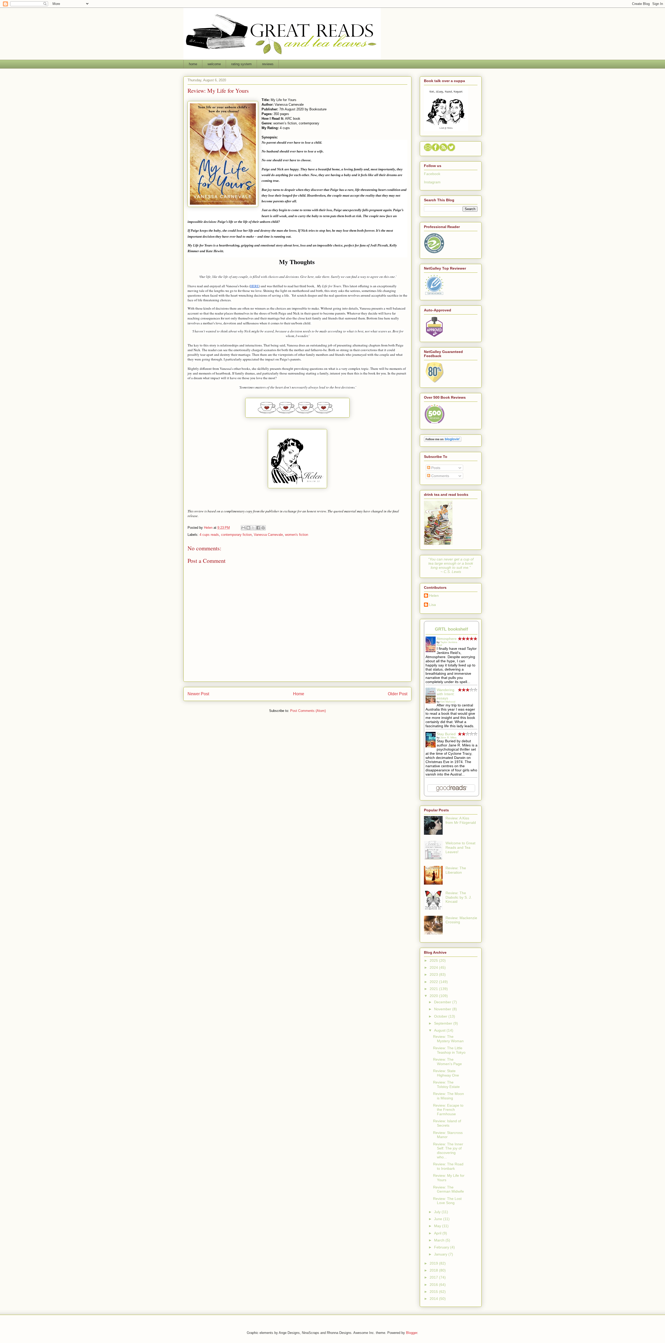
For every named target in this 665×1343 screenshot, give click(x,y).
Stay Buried (446, 734)
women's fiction (296, 535)
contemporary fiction (236, 535)
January (441, 1254)
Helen (434, 595)
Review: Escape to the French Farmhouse (448, 1109)
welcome (214, 64)
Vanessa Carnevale (268, 535)
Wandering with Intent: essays (446, 694)
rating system (241, 64)
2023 (434, 974)
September (443, 1023)
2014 (434, 1299)
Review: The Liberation (455, 870)
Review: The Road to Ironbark (448, 1166)
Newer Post (198, 694)
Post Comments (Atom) (308, 711)
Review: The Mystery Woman (448, 1038)
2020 (434, 996)
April (438, 1233)
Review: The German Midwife (448, 1189)
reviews (268, 64)
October (441, 1016)
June (438, 1219)
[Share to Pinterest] (263, 527)
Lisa (432, 605)
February (442, 1247)
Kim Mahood (447, 701)
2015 (434, 1291)
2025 (434, 960)
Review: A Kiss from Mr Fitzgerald (460, 820)
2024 (434, 967)
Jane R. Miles (448, 737)
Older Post (397, 694)
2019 (434, 1263)
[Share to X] (253, 527)
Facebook (432, 174)
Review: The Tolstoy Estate (446, 1084)
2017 (434, 1277)
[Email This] (243, 527)
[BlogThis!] (248, 527)
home (193, 64)
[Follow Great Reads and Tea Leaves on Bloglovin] (442, 440)
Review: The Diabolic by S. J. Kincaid (458, 897)
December (443, 1002)
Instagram (432, 182)
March (439, 1240)
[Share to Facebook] (258, 527)
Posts (435, 468)
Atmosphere (447, 639)
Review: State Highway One (446, 1073)
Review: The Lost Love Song (447, 1201)
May (438, 1226)
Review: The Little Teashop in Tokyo (449, 1050)
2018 (434, 1270)
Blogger (411, 1333)
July (438, 1212)
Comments (439, 476)
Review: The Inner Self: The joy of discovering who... (448, 1150)
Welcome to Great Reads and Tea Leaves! (460, 847)
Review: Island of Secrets (447, 1123)
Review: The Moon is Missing (448, 1096)
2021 (434, 989)
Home (298, 694)
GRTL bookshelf (451, 629)
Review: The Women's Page (447, 1061)
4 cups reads (209, 535)
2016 (434, 1284)
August (440, 1030)
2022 (434, 982)
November (443, 1009)
